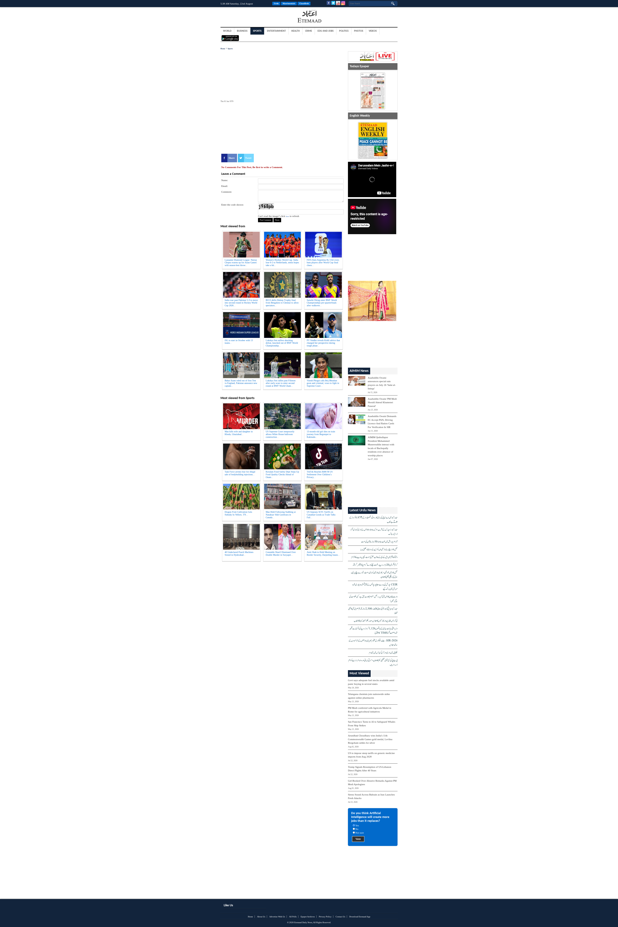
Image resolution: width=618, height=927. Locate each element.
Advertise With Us (277, 916)
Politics (344, 31)
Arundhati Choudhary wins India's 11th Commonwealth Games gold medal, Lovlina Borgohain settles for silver (370, 739)
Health (295, 31)
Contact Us (340, 916)
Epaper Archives (308, 916)
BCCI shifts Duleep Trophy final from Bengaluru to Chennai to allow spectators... (282, 303)
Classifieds (304, 3)
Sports (257, 31)
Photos (358, 31)
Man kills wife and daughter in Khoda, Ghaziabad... (239, 433)
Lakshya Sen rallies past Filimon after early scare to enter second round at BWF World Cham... (280, 383)
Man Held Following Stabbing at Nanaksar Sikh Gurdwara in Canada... (281, 515)
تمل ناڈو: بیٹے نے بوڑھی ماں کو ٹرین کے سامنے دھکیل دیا (379, 549)
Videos (373, 31)
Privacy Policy (325, 916)
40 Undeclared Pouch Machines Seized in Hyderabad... (239, 553)
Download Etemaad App (359, 916)
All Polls (293, 916)
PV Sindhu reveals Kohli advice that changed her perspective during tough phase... (323, 343)
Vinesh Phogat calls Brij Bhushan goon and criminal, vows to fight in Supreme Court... (323, 383)
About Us (261, 916)
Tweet (248, 158)
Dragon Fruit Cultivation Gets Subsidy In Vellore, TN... (238, 513)
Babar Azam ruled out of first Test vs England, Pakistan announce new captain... (241, 383)
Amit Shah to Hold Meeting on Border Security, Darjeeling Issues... (323, 553)
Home (222, 49)
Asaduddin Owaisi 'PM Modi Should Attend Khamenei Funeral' (382, 402)
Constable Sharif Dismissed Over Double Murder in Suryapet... (281, 553)
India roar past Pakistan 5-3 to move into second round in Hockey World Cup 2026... (241, 303)
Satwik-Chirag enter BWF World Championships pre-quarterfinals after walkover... (322, 303)
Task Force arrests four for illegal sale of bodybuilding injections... (240, 473)
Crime (308, 31)
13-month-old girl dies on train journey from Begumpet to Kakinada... (321, 434)
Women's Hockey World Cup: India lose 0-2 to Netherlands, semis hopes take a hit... (282, 263)
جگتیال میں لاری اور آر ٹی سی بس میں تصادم (383, 653)
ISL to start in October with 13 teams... (239, 341)
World (227, 31)
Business (242, 31)
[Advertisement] (246, 17)
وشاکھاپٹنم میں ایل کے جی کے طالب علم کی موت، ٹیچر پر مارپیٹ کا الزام (374, 557)
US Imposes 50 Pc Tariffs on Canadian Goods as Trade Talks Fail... (321, 515)
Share (232, 158)
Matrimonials (289, 3)
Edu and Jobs (326, 31)
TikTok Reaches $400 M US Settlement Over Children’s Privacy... (320, 474)
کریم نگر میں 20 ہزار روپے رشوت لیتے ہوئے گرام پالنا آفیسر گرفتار (375, 565)
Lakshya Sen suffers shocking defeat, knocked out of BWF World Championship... (282, 343)
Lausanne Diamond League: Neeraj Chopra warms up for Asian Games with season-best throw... (241, 263)
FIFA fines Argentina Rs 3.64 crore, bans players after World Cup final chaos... (323, 263)
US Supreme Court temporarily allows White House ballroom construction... (280, 434)
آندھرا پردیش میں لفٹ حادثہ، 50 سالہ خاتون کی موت (379, 542)
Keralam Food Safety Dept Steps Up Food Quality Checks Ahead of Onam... (282, 474)
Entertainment (276, 31)
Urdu (276, 3)
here (287, 216)
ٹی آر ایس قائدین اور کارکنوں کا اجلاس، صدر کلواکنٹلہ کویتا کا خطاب (376, 621)
